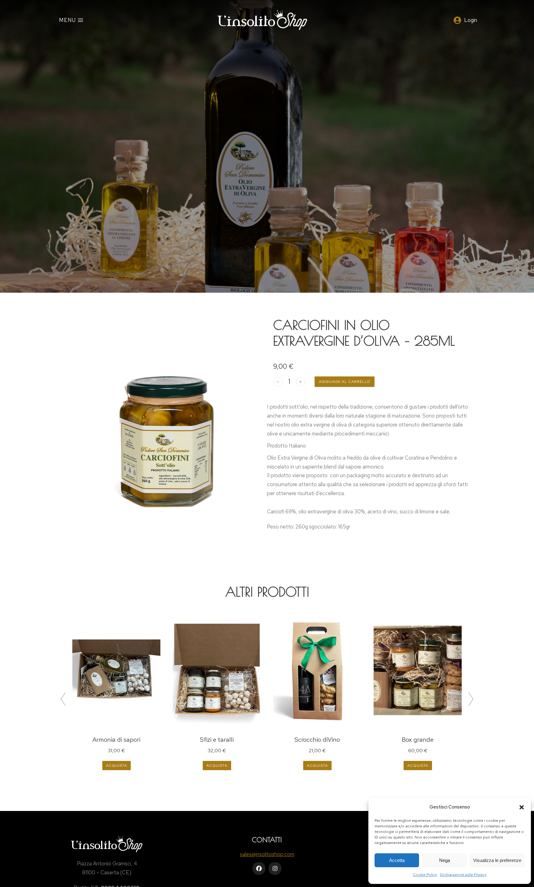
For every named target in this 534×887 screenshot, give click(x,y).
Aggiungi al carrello (344, 381)
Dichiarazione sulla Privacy (463, 874)
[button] (522, 807)
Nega (444, 860)
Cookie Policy (425, 874)
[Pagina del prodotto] (116, 670)
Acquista (116, 765)
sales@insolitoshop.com (267, 854)
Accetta (397, 860)
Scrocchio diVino (317, 740)
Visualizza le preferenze (497, 860)
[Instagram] (275, 868)
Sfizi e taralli (217, 740)
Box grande (418, 740)
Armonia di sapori (116, 740)
